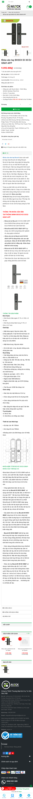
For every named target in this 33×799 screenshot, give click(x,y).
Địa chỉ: (3, 696)
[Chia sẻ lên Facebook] (2, 144)
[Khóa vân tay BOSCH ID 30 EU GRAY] (8, 641)
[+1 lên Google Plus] (8, 144)
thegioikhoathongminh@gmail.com (16, 715)
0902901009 (11, 712)
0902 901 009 (12, 781)
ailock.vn (9, 729)
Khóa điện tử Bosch (7, 139)
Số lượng (4, 104)
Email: (3, 715)
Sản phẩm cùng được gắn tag (10, 136)
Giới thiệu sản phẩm (7, 86)
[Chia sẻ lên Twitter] (5, 144)
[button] (16, 153)
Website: (4, 729)
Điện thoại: (4, 712)
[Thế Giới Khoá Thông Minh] (13, 7)
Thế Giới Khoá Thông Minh (12, 747)
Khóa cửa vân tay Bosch (11, 157)
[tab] (16, 153)
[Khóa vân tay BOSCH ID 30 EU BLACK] (25, 641)
